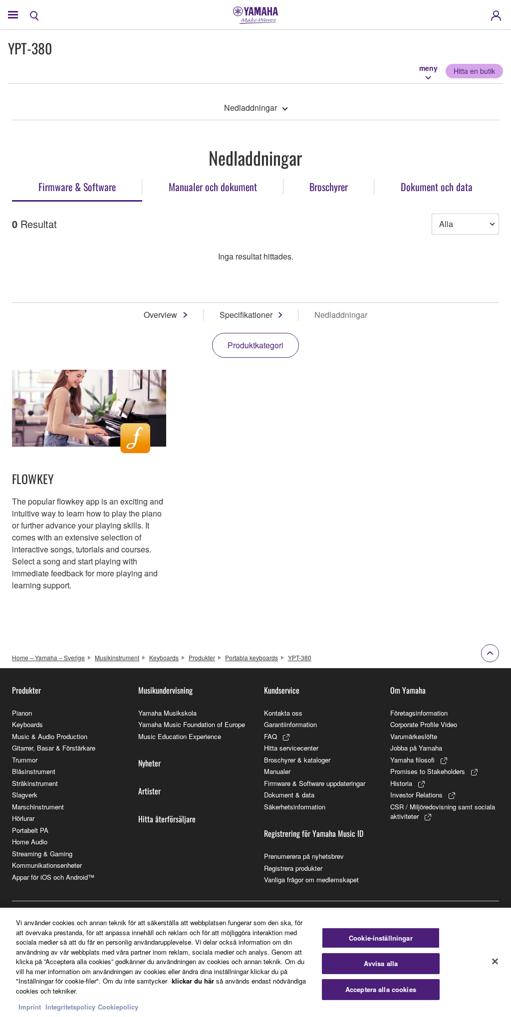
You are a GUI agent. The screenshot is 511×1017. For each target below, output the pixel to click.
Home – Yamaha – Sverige (48, 657)
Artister (149, 791)
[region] (255, 962)
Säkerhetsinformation (294, 806)
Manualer (277, 771)
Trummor (24, 759)
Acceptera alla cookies (380, 989)
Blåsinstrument (33, 771)
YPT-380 (299, 657)
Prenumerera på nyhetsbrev (304, 856)
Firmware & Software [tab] (77, 186)
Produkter (202, 657)
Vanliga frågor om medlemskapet (311, 879)
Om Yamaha (408, 690)
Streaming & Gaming (42, 853)
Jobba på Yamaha (416, 748)
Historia (401, 783)
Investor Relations (416, 794)
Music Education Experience (179, 736)
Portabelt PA (30, 830)
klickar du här (193, 981)
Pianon (22, 713)
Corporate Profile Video (423, 724)
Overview (160, 314)
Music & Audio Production (49, 736)
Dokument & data (289, 794)
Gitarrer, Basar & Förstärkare (53, 748)
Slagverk (24, 794)
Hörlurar (23, 818)
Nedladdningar (250, 107)
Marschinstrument (38, 806)
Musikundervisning (165, 690)
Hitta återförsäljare (167, 819)
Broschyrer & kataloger (297, 759)
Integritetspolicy (70, 1007)
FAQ (270, 736)
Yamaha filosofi (412, 759)
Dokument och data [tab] (437, 186)
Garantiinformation (290, 724)
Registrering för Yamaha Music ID (313, 833)
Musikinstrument (117, 657)
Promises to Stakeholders (427, 771)
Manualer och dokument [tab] (213, 186)
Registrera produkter (293, 868)
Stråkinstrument (35, 783)
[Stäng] (495, 961)
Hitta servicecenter (291, 748)
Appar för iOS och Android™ (53, 877)
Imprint (29, 1007)
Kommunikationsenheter (47, 865)
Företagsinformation (419, 713)
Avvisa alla (381, 963)
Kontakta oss (283, 713)
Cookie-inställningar (381, 938)
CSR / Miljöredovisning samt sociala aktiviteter (442, 811)
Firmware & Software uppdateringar (314, 783)
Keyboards (164, 657)
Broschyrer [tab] (328, 186)
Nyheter (149, 763)
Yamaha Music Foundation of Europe (191, 724)
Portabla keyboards (251, 657)
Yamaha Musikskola (167, 713)
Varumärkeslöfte (413, 736)
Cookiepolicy (118, 1007)
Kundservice (281, 690)
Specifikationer (246, 314)
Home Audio (29, 841)
